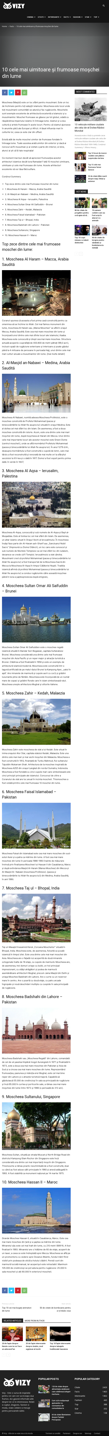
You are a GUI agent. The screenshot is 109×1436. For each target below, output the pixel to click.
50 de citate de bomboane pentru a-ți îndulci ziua (55, 1309)
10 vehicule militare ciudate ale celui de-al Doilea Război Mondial (89, 127)
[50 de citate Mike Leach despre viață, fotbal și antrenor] (80, 179)
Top (95, 17)
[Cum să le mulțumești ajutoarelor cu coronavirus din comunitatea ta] (44, 1403)
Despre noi (77, 1433)
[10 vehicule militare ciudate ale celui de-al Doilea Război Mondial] (91, 109)
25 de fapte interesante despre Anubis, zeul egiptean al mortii (36, 1346)
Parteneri (66, 1433)
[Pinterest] (18, 92)
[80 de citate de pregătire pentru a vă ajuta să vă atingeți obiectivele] (82, 203)
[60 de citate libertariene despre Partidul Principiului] (44, 1417)
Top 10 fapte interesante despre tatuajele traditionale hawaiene (60, 1346)
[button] (103, 5)
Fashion (76, 17)
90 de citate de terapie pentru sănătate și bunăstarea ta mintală (98, 242)
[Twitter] (11, 92)
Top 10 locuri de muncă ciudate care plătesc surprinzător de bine (97, 155)
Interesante (53, 17)
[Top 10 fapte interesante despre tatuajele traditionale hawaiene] (60, 1334)
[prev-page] (4, 1355)
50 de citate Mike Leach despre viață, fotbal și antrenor (97, 178)
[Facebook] (5, 92)
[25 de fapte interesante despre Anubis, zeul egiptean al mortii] (36, 1334)
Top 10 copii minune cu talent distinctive (81, 240)
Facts (66, 17)
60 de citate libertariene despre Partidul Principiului (61, 1417)
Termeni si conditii (53, 1433)
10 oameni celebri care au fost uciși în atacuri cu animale (98, 215)
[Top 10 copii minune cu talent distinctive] (82, 230)
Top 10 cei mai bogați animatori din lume (16, 1309)
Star (87, 17)
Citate (41, 17)
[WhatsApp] (24, 92)
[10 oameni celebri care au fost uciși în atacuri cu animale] (99, 203)
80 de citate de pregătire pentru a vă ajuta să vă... (82, 212)
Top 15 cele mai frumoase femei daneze (94, 167)
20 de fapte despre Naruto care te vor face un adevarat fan (12, 1346)
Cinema (30, 17)
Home (4, 26)
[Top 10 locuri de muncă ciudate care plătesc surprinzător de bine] (80, 156)
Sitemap (88, 1433)
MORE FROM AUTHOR (35, 1321)
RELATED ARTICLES (12, 1321)
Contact (97, 1433)
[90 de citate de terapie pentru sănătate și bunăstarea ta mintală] (99, 230)
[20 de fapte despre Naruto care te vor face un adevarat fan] (12, 1334)
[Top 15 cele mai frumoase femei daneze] (80, 167)
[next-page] (8, 1355)
